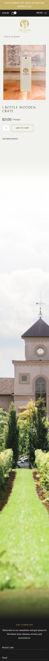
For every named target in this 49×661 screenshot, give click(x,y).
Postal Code (7, 648)
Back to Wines (12, 37)
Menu (39, 13)
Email (4, 658)
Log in (5, 13)
